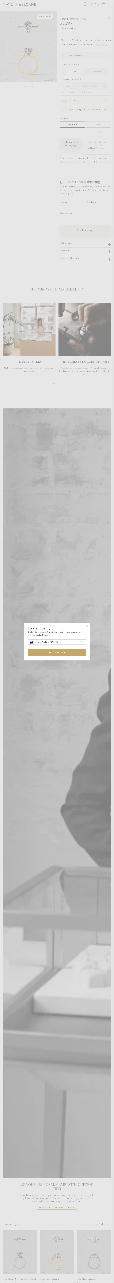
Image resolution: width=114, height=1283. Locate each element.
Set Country (57, 652)
